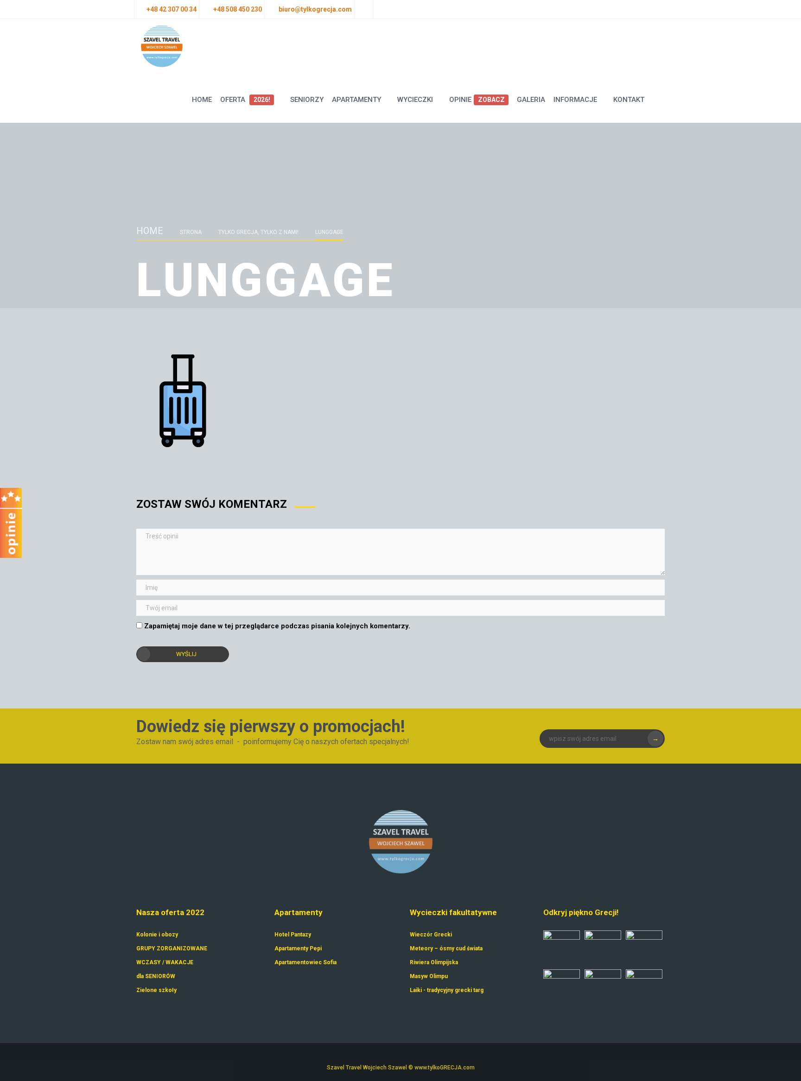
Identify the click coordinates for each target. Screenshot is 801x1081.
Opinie (476, 99)
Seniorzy (307, 99)
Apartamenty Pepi (298, 948)
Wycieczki (415, 99)
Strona (191, 232)
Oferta (245, 99)
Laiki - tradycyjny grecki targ (446, 990)
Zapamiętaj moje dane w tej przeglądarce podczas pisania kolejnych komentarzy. (277, 626)
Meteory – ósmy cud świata (446, 948)
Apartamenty (356, 99)
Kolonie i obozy (157, 934)
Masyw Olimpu (429, 976)
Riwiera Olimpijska (434, 962)
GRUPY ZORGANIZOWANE (171, 948)
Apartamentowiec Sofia (305, 962)
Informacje (575, 99)
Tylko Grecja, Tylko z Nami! (258, 232)
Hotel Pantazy (292, 934)
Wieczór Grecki (431, 934)
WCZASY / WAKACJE (164, 962)
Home (202, 99)
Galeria (531, 99)
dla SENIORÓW (155, 976)
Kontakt (628, 99)
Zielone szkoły (156, 990)
